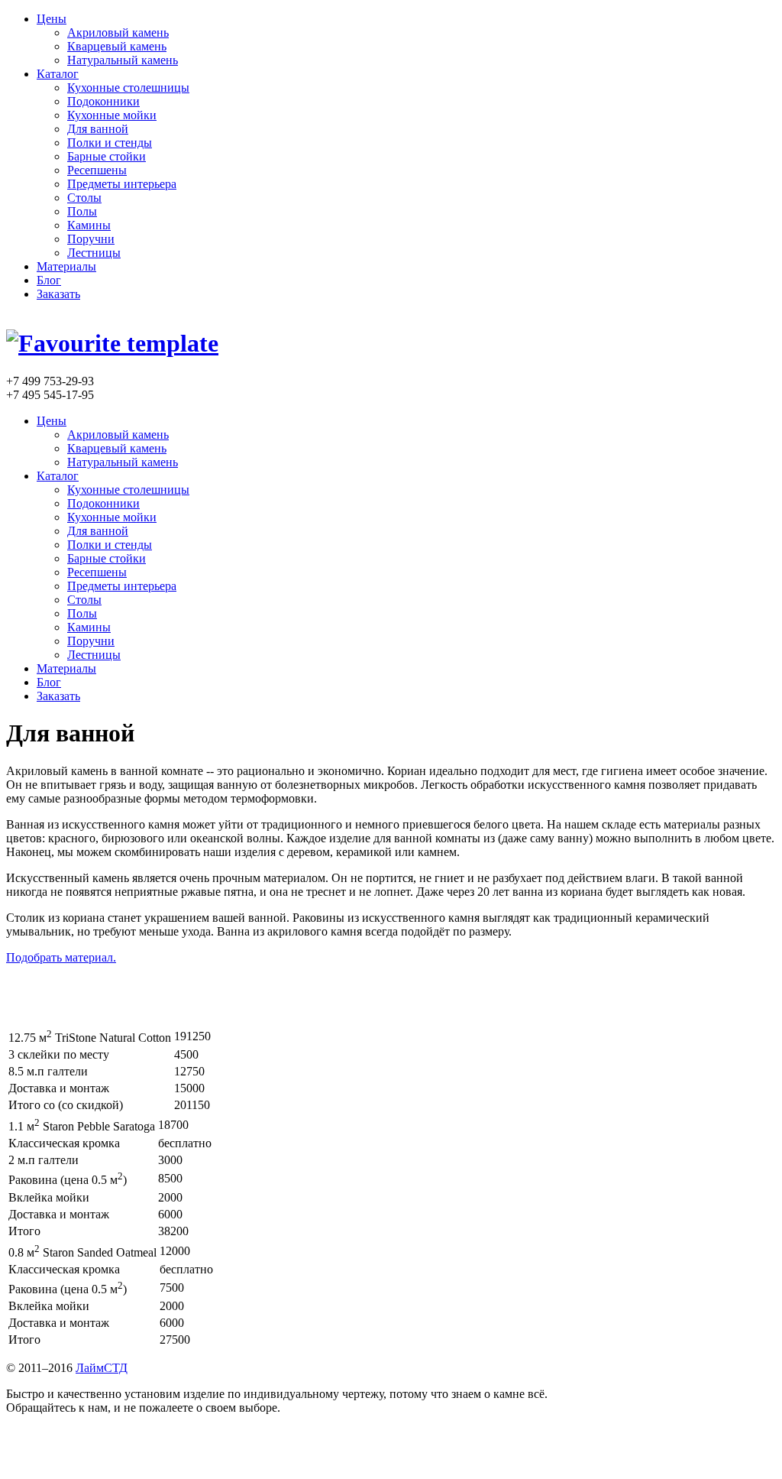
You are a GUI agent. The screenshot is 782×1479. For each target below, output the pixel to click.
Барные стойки (106, 156)
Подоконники (103, 101)
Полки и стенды (109, 142)
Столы (84, 197)
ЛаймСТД (102, 1367)
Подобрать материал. (61, 957)
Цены (51, 18)
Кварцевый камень (116, 46)
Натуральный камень (122, 60)
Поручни (91, 238)
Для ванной (97, 128)
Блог (49, 280)
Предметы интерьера (121, 183)
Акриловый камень (118, 32)
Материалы (66, 266)
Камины (89, 225)
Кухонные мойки (112, 115)
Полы (82, 211)
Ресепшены (97, 170)
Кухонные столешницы (128, 87)
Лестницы (94, 252)
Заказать (58, 293)
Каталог (58, 73)
